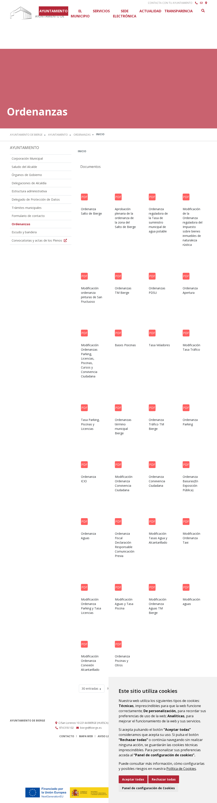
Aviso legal (106, 736)
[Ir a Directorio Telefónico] (196, 3)
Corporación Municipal (27, 158)
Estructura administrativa (29, 191)
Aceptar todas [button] (133, 779)
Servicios (101, 11)
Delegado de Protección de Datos (36, 199)
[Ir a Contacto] (201, 3)
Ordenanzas (82, 134)
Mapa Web (86, 736)
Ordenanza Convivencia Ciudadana (157, 481)
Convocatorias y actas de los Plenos (37, 240)
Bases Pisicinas (125, 345)
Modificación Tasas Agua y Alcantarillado (158, 538)
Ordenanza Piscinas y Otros (122, 660)
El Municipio (80, 13)
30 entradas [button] (90, 688)
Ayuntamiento (53, 11)
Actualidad (150, 11)
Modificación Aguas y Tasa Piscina (124, 603)
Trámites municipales (27, 208)
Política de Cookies (181, 768)
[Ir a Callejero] (206, 3)
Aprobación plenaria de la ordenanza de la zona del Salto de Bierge (125, 218)
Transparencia (178, 11)
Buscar (203, 10)
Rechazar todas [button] (164, 779)
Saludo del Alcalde (24, 167)
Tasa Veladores (159, 345)
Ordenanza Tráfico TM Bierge (156, 424)
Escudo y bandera (24, 232)
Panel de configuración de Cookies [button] (148, 788)
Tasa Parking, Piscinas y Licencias (90, 424)
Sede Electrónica (124, 13)
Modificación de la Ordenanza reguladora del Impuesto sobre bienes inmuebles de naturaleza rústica (192, 227)
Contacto (66, 736)
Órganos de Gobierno (27, 175)
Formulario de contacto (28, 216)
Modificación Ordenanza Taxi (191, 538)
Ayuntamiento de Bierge (26, 134)
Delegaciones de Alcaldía (29, 183)
